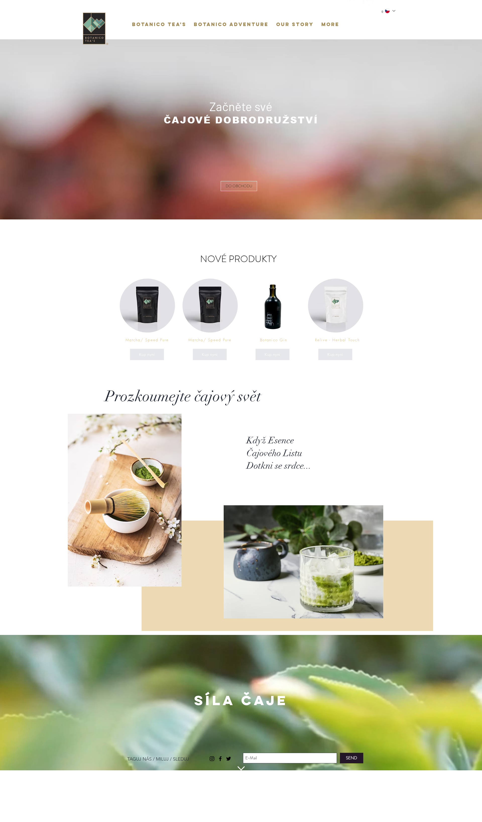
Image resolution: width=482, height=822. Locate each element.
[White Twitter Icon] (370, 3)
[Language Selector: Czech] (390, 10)
